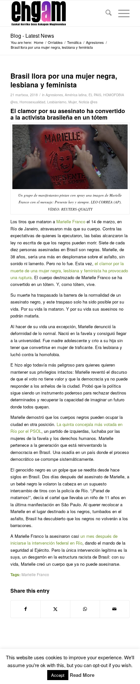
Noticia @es (88, 101)
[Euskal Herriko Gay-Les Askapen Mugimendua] (57, 13)
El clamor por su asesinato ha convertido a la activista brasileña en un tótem (67, 114)
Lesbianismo (56, 101)
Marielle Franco (70, 221)
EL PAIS (95, 94)
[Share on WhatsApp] (85, 608)
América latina (76, 94)
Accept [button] (57, 675)
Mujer (72, 101)
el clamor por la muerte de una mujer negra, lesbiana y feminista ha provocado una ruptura (69, 270)
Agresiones (54, 94)
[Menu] (121, 13)
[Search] (105, 13)
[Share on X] (55, 608)
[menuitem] (105, 13)
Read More (82, 675)
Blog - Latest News (32, 35)
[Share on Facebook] (25, 608)
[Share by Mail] (114, 608)
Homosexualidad (32, 101)
